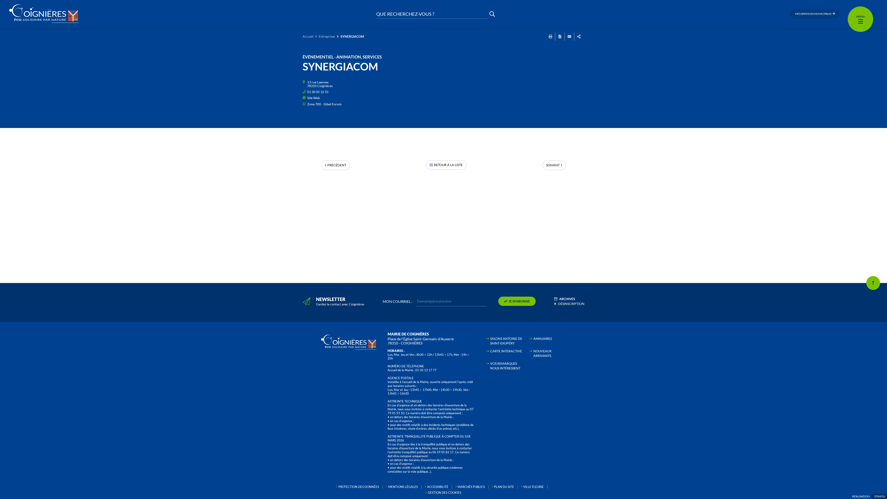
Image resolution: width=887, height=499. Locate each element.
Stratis (879, 496)
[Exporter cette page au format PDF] (560, 37)
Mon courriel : (397, 301)
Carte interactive (506, 351)
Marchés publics (471, 487)
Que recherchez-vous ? (405, 14)
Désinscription (571, 304)
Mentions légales (403, 487)
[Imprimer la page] (550, 37)
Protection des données (358, 487)
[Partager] (578, 37)
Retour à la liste (448, 165)
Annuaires (542, 339)
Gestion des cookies (444, 492)
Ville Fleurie (533, 487)
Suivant (553, 165)
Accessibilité (437, 487)
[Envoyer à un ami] (569, 37)
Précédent (336, 165)
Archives (567, 299)
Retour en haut (873, 283)
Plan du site (504, 487)
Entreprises (327, 36)
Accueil (308, 36)
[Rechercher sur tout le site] (492, 14)
